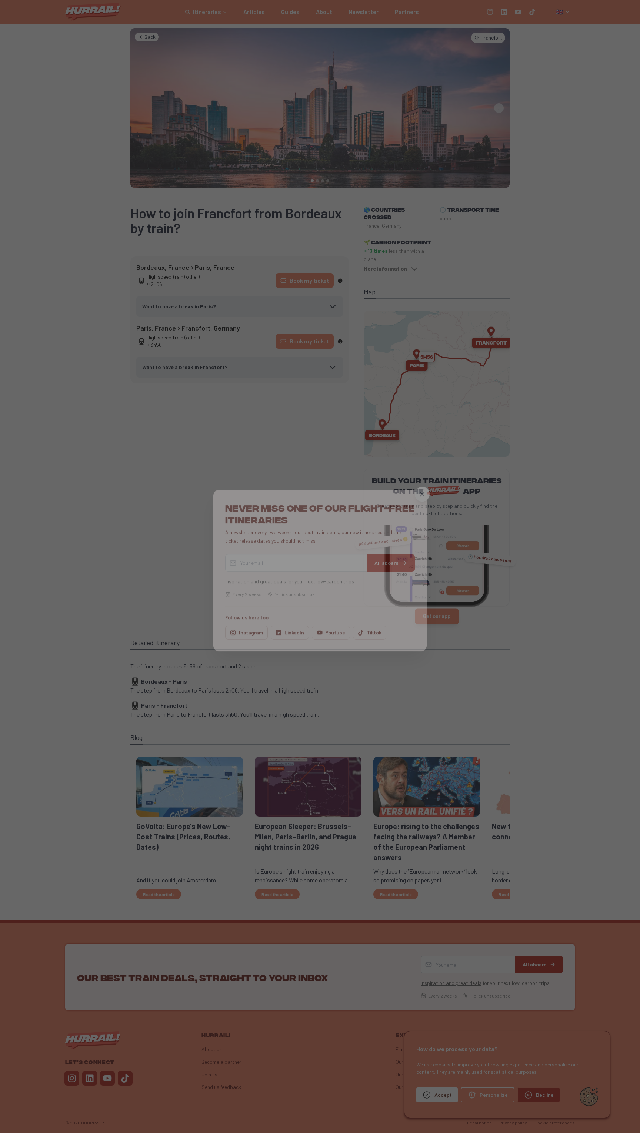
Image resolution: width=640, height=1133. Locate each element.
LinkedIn (294, 628)
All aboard (386, 559)
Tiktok (374, 628)
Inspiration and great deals (255, 577)
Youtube (335, 628)
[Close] (422, 490)
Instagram (251, 628)
